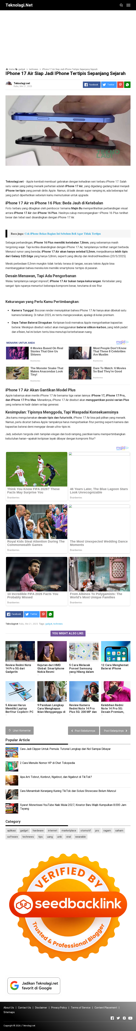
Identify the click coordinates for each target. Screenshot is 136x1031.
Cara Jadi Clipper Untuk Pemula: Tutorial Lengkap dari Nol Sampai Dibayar (65, 749)
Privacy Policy (59, 1007)
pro (97, 830)
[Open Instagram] (124, 1018)
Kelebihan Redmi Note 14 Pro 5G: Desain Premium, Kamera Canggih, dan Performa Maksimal (115, 711)
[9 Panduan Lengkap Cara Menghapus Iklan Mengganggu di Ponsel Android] (52, 691)
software (12, 836)
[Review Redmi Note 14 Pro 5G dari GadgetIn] (20, 651)
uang (50, 836)
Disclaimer (41, 1007)
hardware (38, 830)
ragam (107, 830)
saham (119, 830)
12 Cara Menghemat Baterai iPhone (115, 666)
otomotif (86, 830)
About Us (9, 1007)
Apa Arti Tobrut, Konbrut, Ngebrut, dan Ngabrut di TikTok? (56, 777)
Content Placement (106, 1007)
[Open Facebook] (112, 1018)
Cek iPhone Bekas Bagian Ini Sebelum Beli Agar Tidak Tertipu (63, 233)
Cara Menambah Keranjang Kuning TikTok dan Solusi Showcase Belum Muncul (68, 791)
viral (68, 836)
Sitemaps (9, 1012)
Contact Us (24, 1007)
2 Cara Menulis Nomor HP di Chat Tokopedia (47, 763)
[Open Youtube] (130, 1018)
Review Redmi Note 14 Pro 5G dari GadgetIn (18, 668)
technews (58, 624)
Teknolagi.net (28, 1025)
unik (59, 836)
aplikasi (11, 830)
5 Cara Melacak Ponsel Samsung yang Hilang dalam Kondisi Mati (81, 670)
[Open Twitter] (118, 1018)
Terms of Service (80, 1007)
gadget (48, 624)
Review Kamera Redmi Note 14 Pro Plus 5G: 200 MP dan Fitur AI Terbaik (83, 710)
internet (52, 830)
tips (40, 836)
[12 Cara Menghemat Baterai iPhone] (116, 651)
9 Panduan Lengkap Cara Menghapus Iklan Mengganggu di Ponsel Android (51, 710)
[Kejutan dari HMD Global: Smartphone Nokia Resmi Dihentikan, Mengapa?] (52, 651)
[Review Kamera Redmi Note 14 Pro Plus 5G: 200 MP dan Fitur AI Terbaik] (84, 691)
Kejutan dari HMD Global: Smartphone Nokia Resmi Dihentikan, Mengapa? (50, 671)
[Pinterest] (120, 85)
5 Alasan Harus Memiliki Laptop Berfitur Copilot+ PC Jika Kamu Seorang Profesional (19, 711)
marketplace (69, 830)
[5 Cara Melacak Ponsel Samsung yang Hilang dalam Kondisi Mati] (84, 651)
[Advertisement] (68, 38)
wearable (80, 836)
